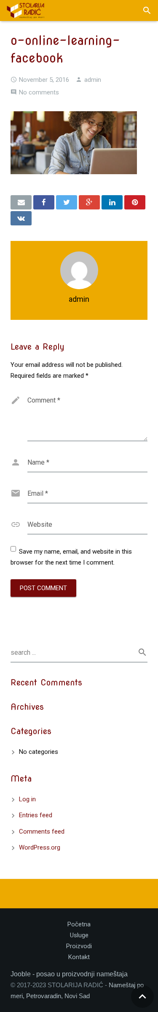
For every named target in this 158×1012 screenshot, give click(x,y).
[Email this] (21, 202)
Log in (27, 799)
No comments (39, 92)
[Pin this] (134, 202)
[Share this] (43, 202)
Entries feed (35, 815)
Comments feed (41, 831)
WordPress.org (39, 847)
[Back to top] (142, 996)
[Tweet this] (66, 202)
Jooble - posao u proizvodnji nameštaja (69, 974)
